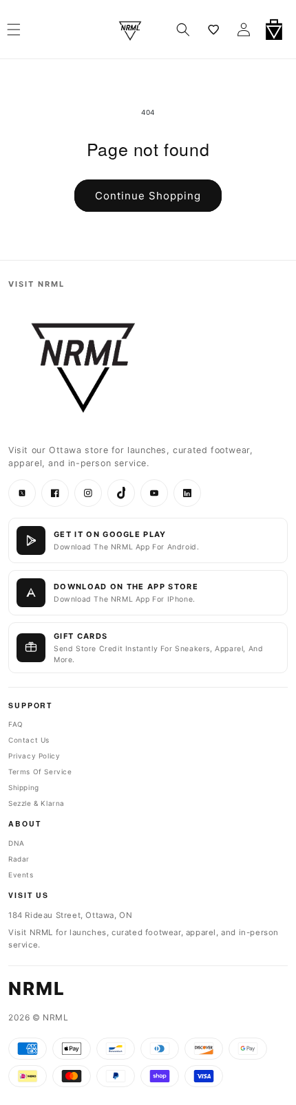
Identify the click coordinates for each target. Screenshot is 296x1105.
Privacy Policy (34, 756)
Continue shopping (148, 195)
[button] (183, 29)
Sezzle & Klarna (36, 803)
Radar (19, 859)
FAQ (15, 724)
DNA (16, 843)
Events (21, 875)
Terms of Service (40, 771)
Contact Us (29, 740)
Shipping (23, 787)
